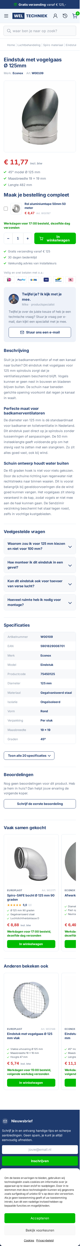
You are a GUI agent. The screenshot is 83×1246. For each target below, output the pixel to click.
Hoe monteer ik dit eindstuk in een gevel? (35, 564)
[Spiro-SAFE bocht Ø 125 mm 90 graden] (31, 861)
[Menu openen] (6, 15)
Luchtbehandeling (29, 45)
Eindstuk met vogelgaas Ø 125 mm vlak (29, 1036)
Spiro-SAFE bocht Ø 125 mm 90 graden (30, 897)
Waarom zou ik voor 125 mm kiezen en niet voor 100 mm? (36, 546)
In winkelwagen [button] (31, 944)
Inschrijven (40, 1161)
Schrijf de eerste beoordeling (40, 804)
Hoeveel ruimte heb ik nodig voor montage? (34, 602)
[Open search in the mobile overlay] (40, 31)
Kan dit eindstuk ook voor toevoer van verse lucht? (35, 583)
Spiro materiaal (53, 45)
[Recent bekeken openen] (65, 15)
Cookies (29, 1240)
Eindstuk (71, 45)
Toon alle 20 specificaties (27, 755)
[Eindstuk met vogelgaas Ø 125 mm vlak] (31, 1000)
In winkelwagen (58, 238)
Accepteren (40, 1218)
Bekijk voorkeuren (40, 1230)
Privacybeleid (45, 1240)
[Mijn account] (55, 15)
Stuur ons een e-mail (43, 332)
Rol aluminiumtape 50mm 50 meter (45, 206)
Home (11, 45)
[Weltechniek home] (29, 16)
